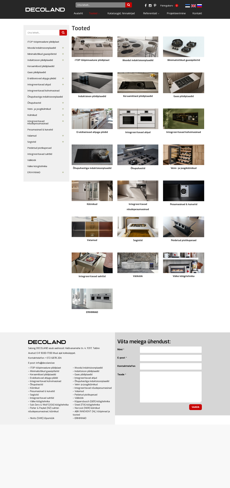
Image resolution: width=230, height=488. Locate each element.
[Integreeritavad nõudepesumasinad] (137, 191)
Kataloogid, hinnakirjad (121, 13)
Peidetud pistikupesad (39, 147)
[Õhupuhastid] (137, 155)
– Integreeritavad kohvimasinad (44, 381)
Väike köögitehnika (37, 166)
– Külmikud (33, 388)
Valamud (31, 135)
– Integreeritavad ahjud (85, 378)
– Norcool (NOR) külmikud (86, 408)
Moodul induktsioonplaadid (41, 47)
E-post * (122, 357)
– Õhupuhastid (35, 384)
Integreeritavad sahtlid (39, 153)
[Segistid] (137, 227)
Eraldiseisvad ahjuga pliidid (41, 78)
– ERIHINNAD (79, 418)
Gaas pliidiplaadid (36, 72)
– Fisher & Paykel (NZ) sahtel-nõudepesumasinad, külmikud (43, 409)
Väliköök (31, 160)
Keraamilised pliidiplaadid (40, 66)
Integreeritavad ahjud (39, 84)
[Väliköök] (137, 263)
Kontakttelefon (126, 366)
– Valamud (78, 391)
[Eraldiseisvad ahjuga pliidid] (92, 118)
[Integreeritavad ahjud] (137, 118)
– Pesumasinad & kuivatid (41, 391)
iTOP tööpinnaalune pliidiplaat (43, 41)
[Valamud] (92, 227)
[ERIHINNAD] (92, 299)
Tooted (93, 13)
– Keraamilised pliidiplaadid (42, 374)
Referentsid (150, 13)
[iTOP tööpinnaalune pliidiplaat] (92, 46)
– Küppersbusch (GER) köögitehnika (91, 401)
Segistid (31, 141)
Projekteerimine (176, 13)
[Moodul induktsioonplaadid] (137, 46)
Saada (195, 407)
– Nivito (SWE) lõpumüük (41, 418)
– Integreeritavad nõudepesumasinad (92, 388)
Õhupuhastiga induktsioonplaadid (45, 96)
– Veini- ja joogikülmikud (85, 384)
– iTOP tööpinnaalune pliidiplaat (44, 367)
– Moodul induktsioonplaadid (88, 367)
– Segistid (33, 394)
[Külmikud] (92, 191)
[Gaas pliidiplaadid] (183, 82)
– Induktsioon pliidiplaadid (86, 371)
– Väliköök (78, 398)
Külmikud (32, 114)
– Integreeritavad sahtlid (41, 398)
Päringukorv (166, 5)
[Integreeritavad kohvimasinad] (183, 118)
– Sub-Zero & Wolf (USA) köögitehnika (48, 404)
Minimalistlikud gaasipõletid (41, 53)
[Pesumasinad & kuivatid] (183, 191)
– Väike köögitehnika (39, 401)
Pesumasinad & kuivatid (40, 129)
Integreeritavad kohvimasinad (43, 90)
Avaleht (78, 13)
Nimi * (120, 349)
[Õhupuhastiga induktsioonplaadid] (92, 155)
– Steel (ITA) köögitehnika (86, 404)
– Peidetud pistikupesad (85, 394)
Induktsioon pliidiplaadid (40, 60)
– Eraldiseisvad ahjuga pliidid (43, 378)
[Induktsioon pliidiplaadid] (92, 82)
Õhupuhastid (34, 102)
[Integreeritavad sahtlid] (92, 263)
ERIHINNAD (33, 172)
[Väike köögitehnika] (183, 263)
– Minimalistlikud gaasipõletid (43, 371)
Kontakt (197, 13)
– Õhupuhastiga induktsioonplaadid (91, 381)
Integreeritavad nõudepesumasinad (37, 122)
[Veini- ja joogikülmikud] (183, 155)
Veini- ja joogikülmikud (39, 108)
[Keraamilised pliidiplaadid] (137, 82)
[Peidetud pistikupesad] (183, 227)
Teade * (121, 374)
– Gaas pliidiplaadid (82, 374)
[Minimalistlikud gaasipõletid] (183, 46)
